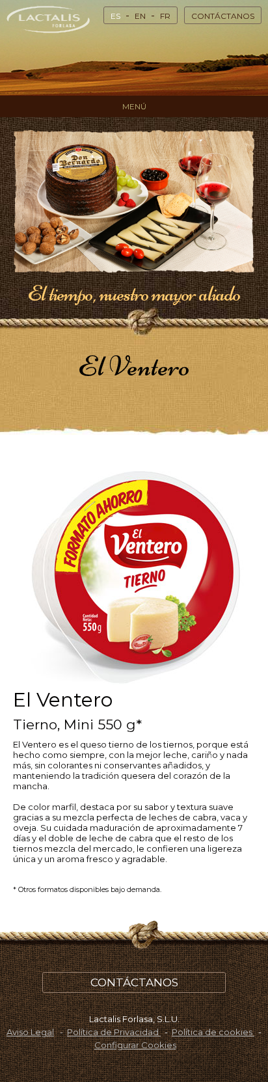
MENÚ (134, 106)
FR (165, 16)
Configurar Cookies (135, 1045)
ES (115, 16)
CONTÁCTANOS (222, 16)
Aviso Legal (30, 1032)
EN (140, 16)
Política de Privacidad (114, 1032)
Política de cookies (213, 1032)
